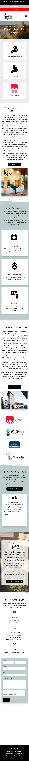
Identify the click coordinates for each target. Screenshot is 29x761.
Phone (4, 672)
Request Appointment (14, 581)
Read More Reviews (14, 489)
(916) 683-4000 (16, 635)
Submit (6, 700)
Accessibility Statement (12, 755)
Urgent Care (14, 9)
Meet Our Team (14, 387)
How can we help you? (9, 678)
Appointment (14, 6)
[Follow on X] (14, 748)
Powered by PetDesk (10, 753)
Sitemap (21, 755)
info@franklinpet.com (16, 639)
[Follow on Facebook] (11, 748)
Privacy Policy (20, 753)
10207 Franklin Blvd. (14, 620)
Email (5, 666)
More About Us (14, 164)
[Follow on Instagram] (17, 748)
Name (5, 660)
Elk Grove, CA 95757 (14, 622)
